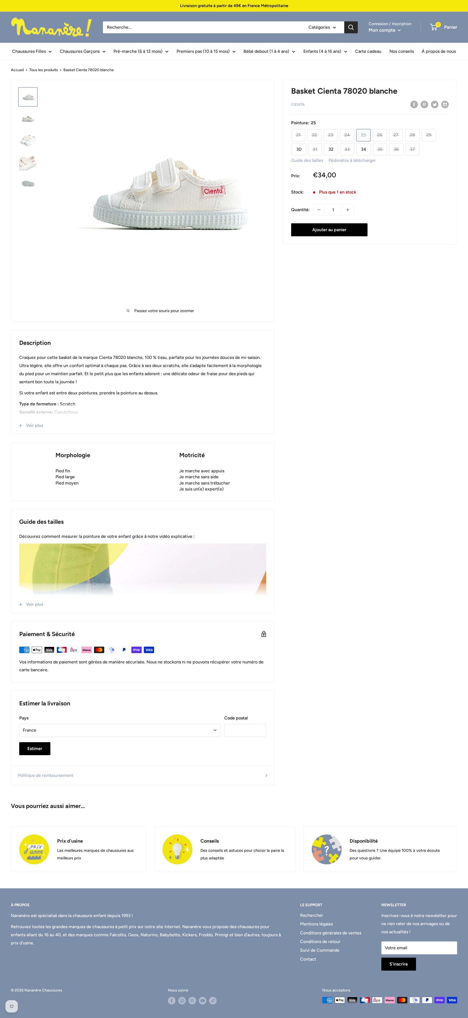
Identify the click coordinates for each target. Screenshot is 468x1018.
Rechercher (311, 915)
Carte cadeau (368, 51)
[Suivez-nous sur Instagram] (182, 1000)
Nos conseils (401, 51)
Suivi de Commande (319, 950)
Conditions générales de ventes (330, 932)
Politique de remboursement (45, 775)
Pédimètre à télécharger (352, 160)
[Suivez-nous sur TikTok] (213, 1000)
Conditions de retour (320, 941)
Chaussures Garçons (80, 51)
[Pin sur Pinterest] (424, 104)
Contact (308, 959)
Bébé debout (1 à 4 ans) (266, 51)
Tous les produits (43, 70)
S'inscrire (398, 964)
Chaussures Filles (29, 51)
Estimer (34, 748)
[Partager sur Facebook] (414, 104)
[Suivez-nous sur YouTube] (202, 1000)
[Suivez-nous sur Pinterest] (192, 1000)
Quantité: (300, 209)
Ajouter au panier (329, 229)
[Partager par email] (445, 104)
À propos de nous (439, 51)
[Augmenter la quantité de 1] (347, 209)
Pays (23, 718)
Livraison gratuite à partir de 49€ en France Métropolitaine (234, 5)
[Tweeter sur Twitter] (434, 104)
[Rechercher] (351, 27)
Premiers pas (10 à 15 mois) (203, 51)
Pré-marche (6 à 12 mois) (137, 51)
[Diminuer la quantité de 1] (319, 209)
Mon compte (382, 30)
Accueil (17, 70)
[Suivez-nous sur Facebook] (172, 1000)
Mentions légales (316, 924)
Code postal (236, 718)
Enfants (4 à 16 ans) (322, 51)
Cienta (298, 104)
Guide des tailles (307, 160)
